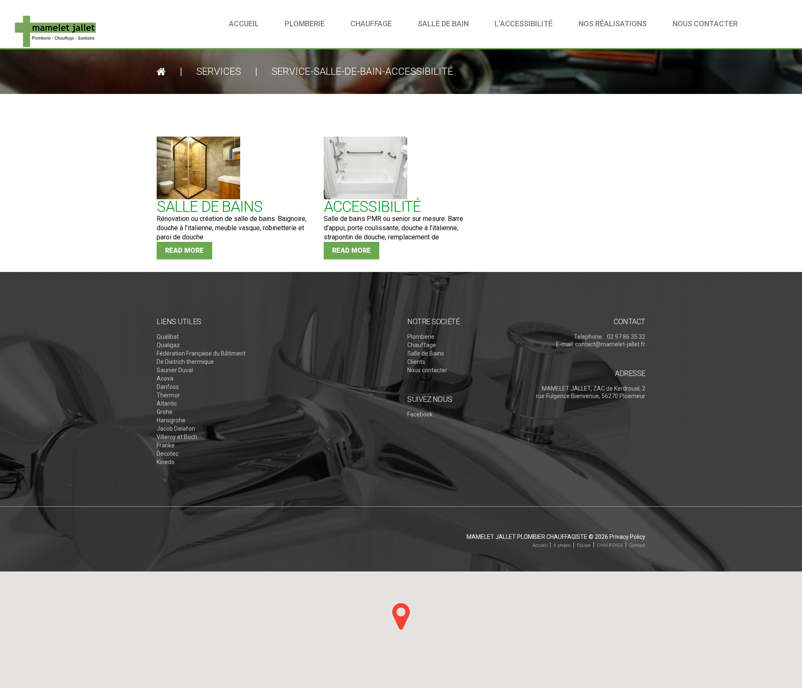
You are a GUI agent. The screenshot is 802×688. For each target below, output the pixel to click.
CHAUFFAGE (610, 545)
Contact (637, 545)
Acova (165, 378)
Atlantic (167, 403)
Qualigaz (168, 345)
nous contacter (705, 23)
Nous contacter (427, 370)
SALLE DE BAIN (443, 23)
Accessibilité (372, 207)
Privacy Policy (627, 536)
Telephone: (588, 336)
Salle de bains (209, 207)
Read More (184, 250)
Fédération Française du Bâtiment (201, 353)
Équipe (584, 545)
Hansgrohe (171, 420)
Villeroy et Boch (177, 437)
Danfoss (168, 386)
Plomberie (305, 23)
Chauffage (371, 23)
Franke (166, 445)
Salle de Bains (425, 353)
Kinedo (166, 462)
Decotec (167, 453)
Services (218, 71)
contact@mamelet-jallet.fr (610, 344)
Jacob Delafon (176, 428)
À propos (562, 545)
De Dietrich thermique (185, 361)
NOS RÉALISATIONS (613, 23)
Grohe (165, 412)
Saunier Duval (175, 370)
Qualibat (168, 336)
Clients (416, 361)
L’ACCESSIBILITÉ (524, 23)
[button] (401, 616)
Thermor (168, 395)
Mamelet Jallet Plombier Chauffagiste (527, 536)
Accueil (244, 23)
